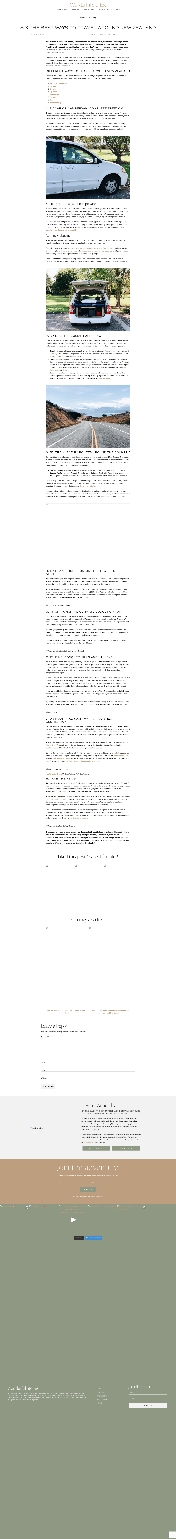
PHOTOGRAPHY (102, 1399)
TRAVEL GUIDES (102, 1396)
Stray (65, 370)
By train (53, 89)
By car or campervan (58, 83)
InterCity (53, 354)
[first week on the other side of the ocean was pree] (132, 1219)
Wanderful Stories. (88, 5)
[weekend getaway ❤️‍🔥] (44, 1219)
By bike (53, 97)
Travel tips (89, 10)
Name (43, 1062)
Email (43, 1070)
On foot (53, 100)
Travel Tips (109, 34)
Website (44, 1078)
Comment (45, 1037)
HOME (99, 1389)
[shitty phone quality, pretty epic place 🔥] (102, 1219)
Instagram (89, 1142)
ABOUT (99, 1403)
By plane (53, 92)
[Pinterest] (13, 1404)
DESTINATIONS (102, 1392)
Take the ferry (55, 103)
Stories (75, 10)
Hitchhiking (54, 94)
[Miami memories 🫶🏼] (14, 1219)
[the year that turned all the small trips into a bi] (73, 1219)
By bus (53, 86)
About (118, 10)
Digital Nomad (105, 10)
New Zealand (97, 34)
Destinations (61, 10)
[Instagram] (9, 1404)
